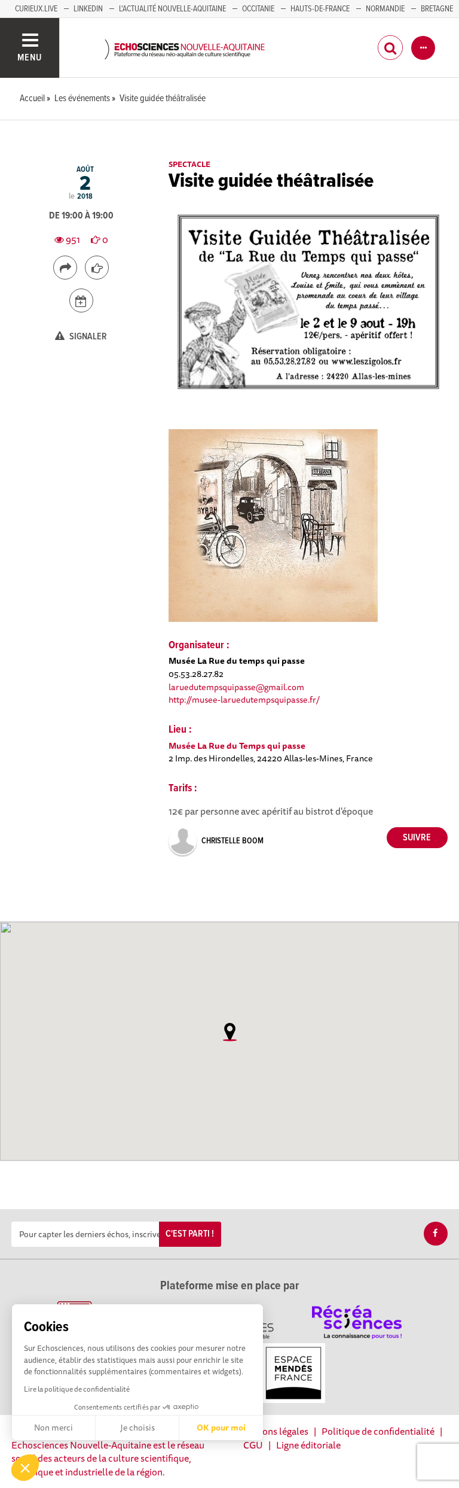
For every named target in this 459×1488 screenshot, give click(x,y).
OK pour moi (221, 1427)
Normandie (385, 9)
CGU (253, 1445)
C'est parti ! (190, 1234)
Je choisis (137, 1427)
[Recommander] (97, 268)
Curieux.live (36, 9)
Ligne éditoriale (308, 1445)
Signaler (87, 336)
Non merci (53, 1427)
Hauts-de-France (320, 9)
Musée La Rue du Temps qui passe (237, 745)
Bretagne (437, 9)
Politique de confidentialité (378, 1431)
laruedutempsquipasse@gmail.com (236, 687)
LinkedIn (88, 9)
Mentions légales (273, 1431)
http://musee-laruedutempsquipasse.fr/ (244, 699)
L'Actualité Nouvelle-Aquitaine (172, 9)
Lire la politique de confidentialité (77, 1389)
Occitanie (258, 9)
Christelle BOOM (232, 841)
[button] (25, 1467)
